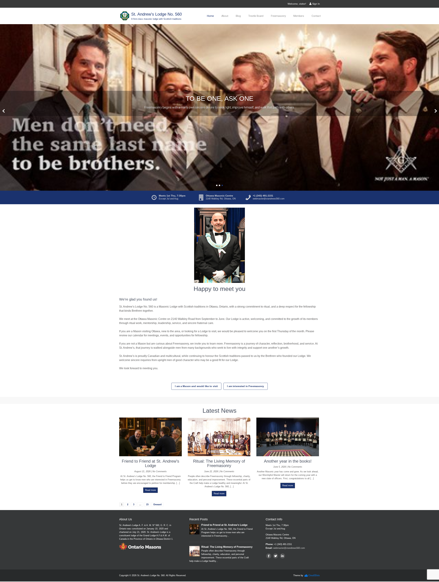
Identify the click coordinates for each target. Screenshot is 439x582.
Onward (157, 505)
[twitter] (275, 556)
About (224, 15)
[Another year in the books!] (287, 456)
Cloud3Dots (314, 576)
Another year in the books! (288, 461)
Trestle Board (255, 15)
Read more (150, 490)
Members (298, 15)
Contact (316, 15)
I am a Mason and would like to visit (196, 386)
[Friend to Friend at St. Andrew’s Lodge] (150, 456)
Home (210, 15)
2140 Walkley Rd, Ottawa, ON (221, 199)
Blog (238, 15)
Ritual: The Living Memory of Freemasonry (219, 463)
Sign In (316, 3)
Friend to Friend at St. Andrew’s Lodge (150, 463)
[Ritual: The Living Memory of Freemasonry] (219, 456)
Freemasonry (278, 15)
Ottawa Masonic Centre (219, 196)
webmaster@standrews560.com (268, 199)
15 (147, 505)
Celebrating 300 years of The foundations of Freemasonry (220, 98)
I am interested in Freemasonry (245, 386)
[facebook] (268, 556)
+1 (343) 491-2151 (263, 196)
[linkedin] (282, 556)
